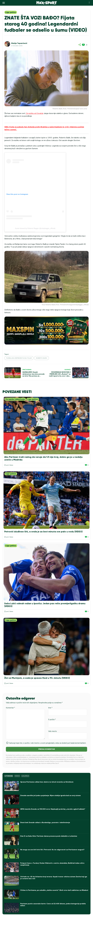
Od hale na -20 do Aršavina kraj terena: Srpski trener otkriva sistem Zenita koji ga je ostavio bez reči (53, 878)
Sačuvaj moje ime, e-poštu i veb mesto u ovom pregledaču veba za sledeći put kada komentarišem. (47, 743)
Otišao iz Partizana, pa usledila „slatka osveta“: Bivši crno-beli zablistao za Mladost (54, 890)
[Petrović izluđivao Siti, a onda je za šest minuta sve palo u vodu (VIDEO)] (46, 500)
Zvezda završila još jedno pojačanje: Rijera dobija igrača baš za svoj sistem (50, 795)
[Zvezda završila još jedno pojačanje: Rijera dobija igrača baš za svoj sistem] (11, 799)
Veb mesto (52, 731)
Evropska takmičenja (15, 399)
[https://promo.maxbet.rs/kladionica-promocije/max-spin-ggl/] (46, 330)
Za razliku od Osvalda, (35, 113)
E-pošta (52, 719)
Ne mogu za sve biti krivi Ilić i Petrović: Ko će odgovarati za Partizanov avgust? (52, 850)
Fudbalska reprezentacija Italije (19, 358)
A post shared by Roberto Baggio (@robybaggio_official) (35, 228)
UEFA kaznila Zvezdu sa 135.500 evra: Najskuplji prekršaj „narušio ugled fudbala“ (52, 809)
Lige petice (10, 12)
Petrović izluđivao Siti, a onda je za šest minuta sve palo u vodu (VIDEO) (43, 531)
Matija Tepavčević (19, 43)
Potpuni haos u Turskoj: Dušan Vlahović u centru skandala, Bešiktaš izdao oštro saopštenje (52, 864)
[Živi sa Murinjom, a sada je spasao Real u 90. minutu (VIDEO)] (46, 646)
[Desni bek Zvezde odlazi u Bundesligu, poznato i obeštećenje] (11, 827)
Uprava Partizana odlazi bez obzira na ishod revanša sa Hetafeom (46, 782)
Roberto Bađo (41, 358)
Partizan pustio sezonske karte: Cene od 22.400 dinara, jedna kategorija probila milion (53, 905)
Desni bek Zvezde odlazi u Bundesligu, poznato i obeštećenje (45, 822)
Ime (50, 708)
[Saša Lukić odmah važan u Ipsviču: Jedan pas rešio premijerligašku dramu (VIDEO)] (46, 572)
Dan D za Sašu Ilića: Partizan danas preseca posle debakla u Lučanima (48, 836)
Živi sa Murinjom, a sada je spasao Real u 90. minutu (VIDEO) (37, 678)
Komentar (10, 708)
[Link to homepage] (46, 3)
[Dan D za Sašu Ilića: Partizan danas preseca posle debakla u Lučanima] (11, 840)
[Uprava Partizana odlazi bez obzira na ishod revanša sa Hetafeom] (11, 786)
